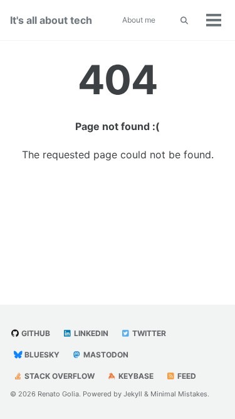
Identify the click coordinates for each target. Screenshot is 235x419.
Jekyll (132, 393)
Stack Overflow (59, 376)
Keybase (135, 376)
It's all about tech (51, 20)
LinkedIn (90, 333)
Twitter (148, 333)
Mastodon (104, 354)
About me (138, 19)
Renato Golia (58, 393)
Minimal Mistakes (178, 393)
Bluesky (41, 354)
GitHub (34, 333)
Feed (185, 376)
